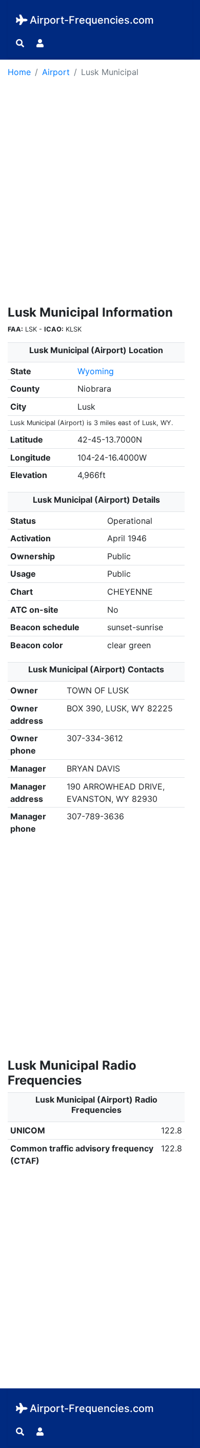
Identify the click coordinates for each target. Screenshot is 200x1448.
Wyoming (95, 371)
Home (19, 72)
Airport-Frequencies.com (92, 20)
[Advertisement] (100, 195)
